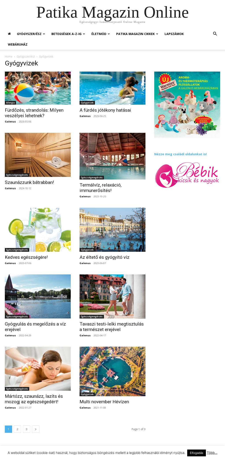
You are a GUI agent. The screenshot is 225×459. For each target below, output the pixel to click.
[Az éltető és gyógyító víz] (112, 230)
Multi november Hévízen (104, 401)
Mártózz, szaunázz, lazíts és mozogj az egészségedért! (34, 399)
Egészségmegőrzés (17, 174)
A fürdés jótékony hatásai (105, 110)
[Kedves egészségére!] (38, 230)
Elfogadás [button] (196, 453)
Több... (212, 453)
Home (9, 56)
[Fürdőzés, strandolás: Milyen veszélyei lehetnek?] (38, 88)
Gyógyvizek (87, 102)
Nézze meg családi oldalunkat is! (180, 154)
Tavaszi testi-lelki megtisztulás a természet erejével (112, 326)
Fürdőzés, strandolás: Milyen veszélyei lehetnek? (34, 112)
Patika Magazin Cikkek (135, 34)
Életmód (98, 34)
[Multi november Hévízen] (112, 371)
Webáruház (17, 44)
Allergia (10, 102)
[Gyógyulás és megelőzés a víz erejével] (38, 296)
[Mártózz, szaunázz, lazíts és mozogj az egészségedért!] (38, 369)
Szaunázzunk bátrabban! (29, 182)
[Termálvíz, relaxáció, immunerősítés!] (112, 156)
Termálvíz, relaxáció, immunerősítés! (101, 187)
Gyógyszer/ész (29, 34)
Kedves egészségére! (26, 257)
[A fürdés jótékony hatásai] (112, 88)
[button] (215, 34)
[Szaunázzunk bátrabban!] (38, 155)
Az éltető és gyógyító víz (104, 257)
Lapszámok (174, 34)
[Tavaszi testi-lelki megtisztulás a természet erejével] (112, 296)
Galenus (10, 121)
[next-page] (35, 429)
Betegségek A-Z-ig (66, 34)
